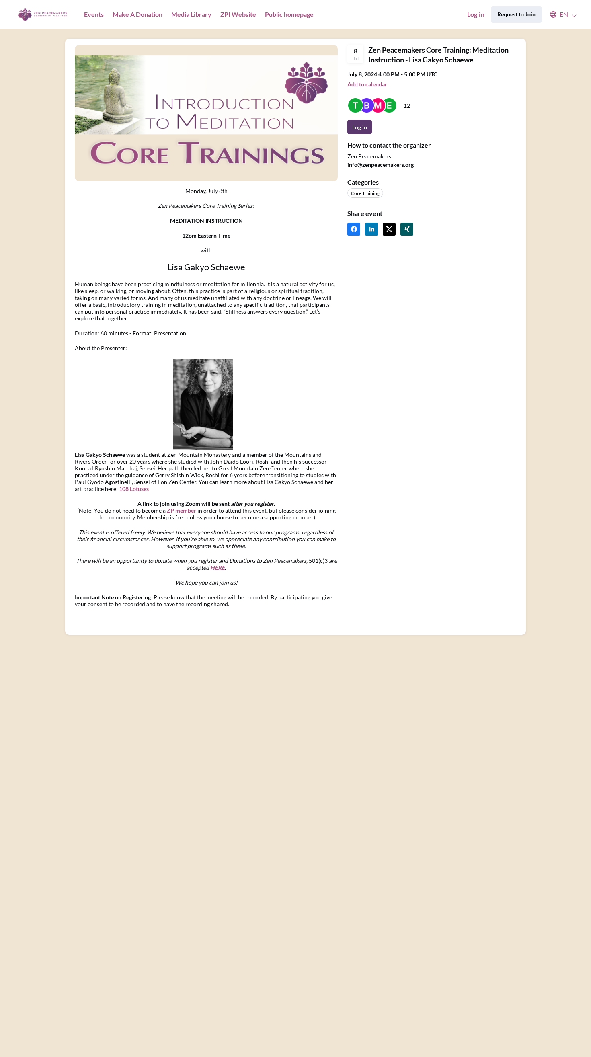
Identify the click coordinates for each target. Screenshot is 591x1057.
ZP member (181, 510)
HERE (217, 567)
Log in (475, 14)
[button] (559, 14)
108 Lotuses (134, 488)
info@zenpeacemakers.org (380, 164)
